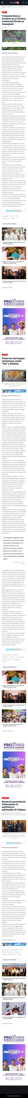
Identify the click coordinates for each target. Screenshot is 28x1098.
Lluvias (12, 216)
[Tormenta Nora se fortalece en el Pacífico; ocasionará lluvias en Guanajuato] (14, 36)
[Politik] (14, 2)
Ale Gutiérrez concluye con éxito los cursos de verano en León (13, 725)
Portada (9, 6)
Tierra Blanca (16, 659)
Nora (16, 216)
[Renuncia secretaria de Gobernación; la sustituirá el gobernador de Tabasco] (14, 826)
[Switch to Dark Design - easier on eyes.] (23, 2)
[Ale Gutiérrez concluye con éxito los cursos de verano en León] (14, 716)
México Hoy (5, 798)
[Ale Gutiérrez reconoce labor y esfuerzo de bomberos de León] (14, 969)
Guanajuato (5, 216)
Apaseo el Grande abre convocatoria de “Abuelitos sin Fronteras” (13, 262)
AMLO (21, 949)
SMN (13, 218)
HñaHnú (12, 657)
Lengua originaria (20, 657)
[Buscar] (26, 2)
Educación (15, 654)
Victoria (4, 661)
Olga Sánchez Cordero (8, 952)
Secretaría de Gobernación (9, 954)
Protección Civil (6, 218)
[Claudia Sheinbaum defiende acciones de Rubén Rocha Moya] (14, 233)
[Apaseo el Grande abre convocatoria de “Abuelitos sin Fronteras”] (14, 253)
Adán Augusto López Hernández (10, 949)
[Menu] (2, 2)
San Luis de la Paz (7, 659)
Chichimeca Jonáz (7, 654)
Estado (4, 12)
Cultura (5, 354)
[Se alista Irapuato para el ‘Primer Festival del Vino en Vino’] (14, 272)
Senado (19, 954)
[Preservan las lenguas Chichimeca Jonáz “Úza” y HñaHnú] (14, 376)
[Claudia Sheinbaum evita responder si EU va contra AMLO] (14, 1008)
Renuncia (17, 952)
